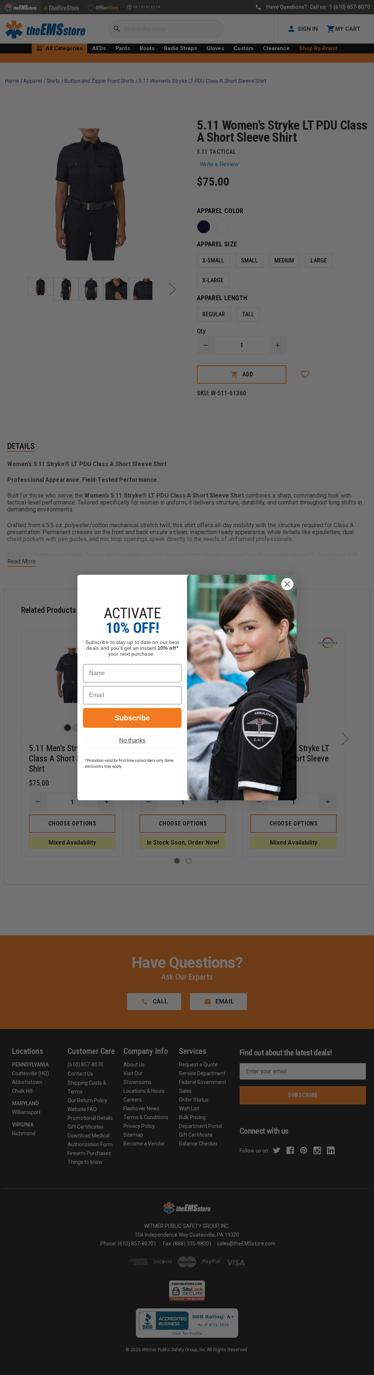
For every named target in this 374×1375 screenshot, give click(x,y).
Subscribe (132, 718)
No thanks (132, 740)
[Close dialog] (287, 584)
